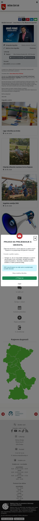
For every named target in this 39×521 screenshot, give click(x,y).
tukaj (22, 262)
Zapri (19, 284)
